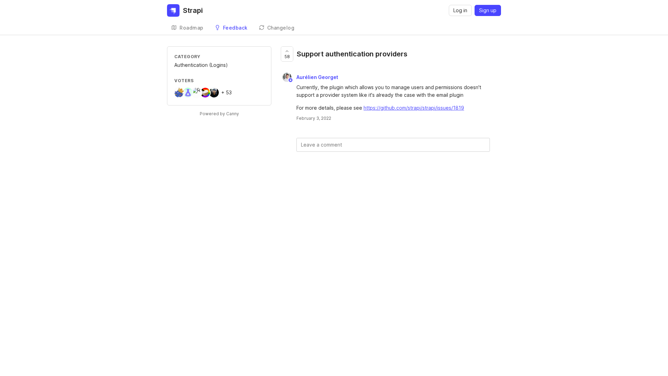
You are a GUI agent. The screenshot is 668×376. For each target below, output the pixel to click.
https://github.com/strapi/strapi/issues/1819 (414, 108)
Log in (460, 10)
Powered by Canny (219, 113)
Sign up (487, 10)
